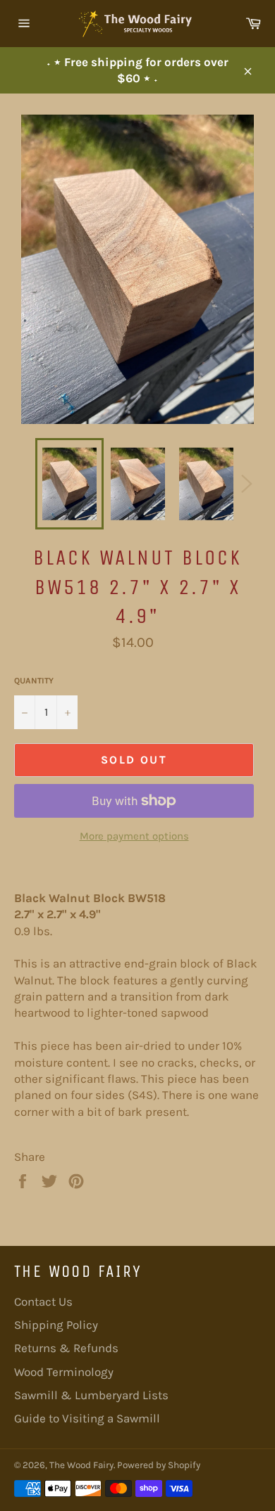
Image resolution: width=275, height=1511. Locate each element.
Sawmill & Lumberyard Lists (91, 1395)
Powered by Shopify (158, 1465)
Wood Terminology (64, 1372)
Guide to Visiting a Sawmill (87, 1418)
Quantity (34, 681)
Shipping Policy (56, 1325)
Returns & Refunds (66, 1348)
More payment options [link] (134, 836)
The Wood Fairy (81, 1465)
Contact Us (43, 1301)
